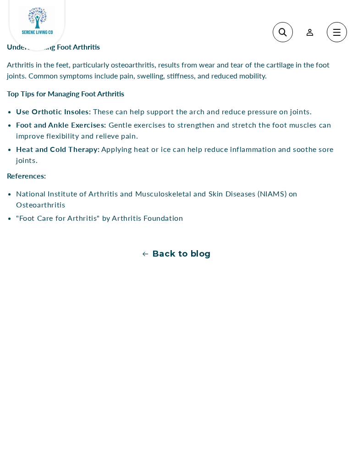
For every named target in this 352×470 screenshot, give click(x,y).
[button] (337, 32)
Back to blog (182, 254)
